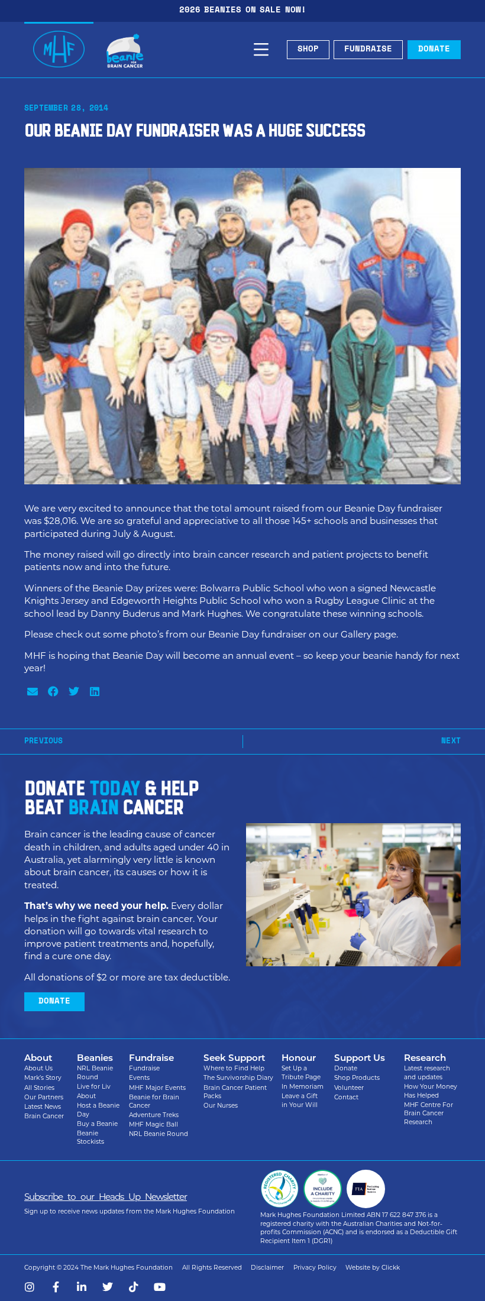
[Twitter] (107, 1286)
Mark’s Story (43, 1078)
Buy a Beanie (97, 1124)
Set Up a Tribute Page (301, 1072)
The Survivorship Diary (238, 1078)
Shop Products (357, 1078)
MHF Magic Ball (153, 1124)
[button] (32, 691)
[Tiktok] (133, 1286)
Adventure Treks (154, 1115)
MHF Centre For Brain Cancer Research (428, 1113)
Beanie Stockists (90, 1138)
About (86, 1096)
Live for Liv (94, 1086)
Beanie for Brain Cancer (154, 1101)
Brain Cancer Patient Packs (235, 1092)
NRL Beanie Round (95, 1072)
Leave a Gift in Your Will (300, 1100)
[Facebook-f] (55, 1286)
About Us (38, 1068)
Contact (346, 1097)
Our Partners (43, 1097)
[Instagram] (29, 1286)
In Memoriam (303, 1086)
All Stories (39, 1088)
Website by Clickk (372, 1267)
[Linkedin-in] (81, 1286)
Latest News (42, 1107)
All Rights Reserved (212, 1267)
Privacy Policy (315, 1267)
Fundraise (144, 1068)
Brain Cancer (44, 1116)
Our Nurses (220, 1105)
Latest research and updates (427, 1072)
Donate (345, 1068)
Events (139, 1078)
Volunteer (349, 1088)
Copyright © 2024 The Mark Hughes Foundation (98, 1267)
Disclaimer (267, 1267)
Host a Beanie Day (98, 1110)
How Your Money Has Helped (430, 1091)
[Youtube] (159, 1286)
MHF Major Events (157, 1088)
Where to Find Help (233, 1068)
